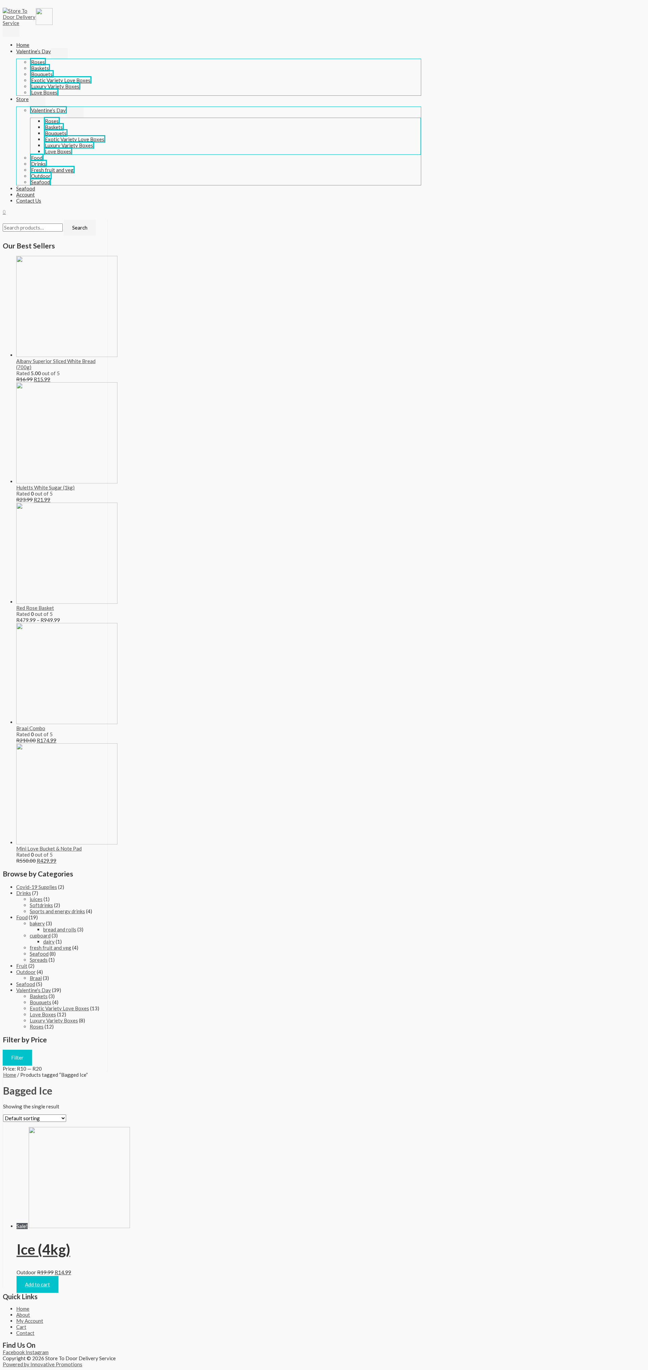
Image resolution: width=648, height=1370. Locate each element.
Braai (36, 978)
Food (37, 158)
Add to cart (37, 1284)
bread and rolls (59, 929)
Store (22, 99)
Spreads (39, 960)
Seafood (40, 182)
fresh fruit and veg (50, 948)
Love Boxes (44, 92)
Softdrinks (41, 905)
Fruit (21, 966)
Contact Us (28, 201)
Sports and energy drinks (57, 911)
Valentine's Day (33, 990)
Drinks (38, 164)
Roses (38, 62)
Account (25, 194)
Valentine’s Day (33, 51)
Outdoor (41, 176)
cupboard (40, 935)
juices (36, 899)
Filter (17, 1057)
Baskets (40, 68)
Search (79, 228)
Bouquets (42, 74)
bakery (37, 923)
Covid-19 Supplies (36, 887)
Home (22, 45)
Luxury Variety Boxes (55, 86)
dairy (49, 942)
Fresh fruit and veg (52, 170)
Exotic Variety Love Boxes (60, 80)
